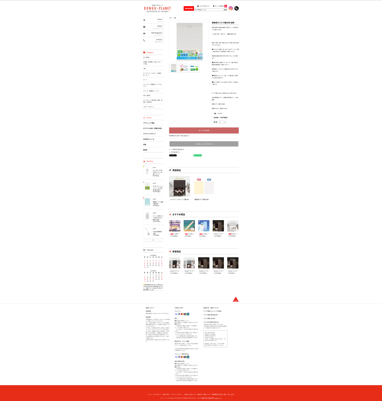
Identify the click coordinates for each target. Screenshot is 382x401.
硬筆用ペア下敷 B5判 (202, 199)
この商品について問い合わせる (204, 144)
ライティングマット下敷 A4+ (179, 199)
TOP (170, 18)
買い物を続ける (175, 152)
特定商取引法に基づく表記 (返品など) (179, 135)
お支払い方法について (190, 394)
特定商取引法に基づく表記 (219, 394)
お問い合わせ (166, 394)
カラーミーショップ (164, 398)
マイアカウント (157, 394)
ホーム (150, 394)
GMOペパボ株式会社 (183, 398)
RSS (229, 394)
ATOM (232, 394)
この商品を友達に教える (177, 149)
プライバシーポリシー (177, 394)
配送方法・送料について (204, 394)
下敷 (174, 18)
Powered (199, 398)
